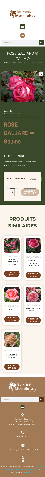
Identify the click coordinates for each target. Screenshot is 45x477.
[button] (22, 26)
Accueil (5, 62)
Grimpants (15, 305)
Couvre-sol (10, 256)
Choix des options (33, 275)
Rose (19, 62)
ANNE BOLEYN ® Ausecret (33, 309)
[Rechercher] (41, 42)
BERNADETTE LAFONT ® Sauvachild (33, 263)
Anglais (28, 305)
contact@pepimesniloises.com (23, 449)
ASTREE (12, 309)
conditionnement (17, 179)
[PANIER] (22, 35)
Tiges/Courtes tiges (35, 258)
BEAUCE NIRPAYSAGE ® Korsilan (12, 261)
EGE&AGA (30, 472)
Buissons (7, 114)
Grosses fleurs (16, 114)
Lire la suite (12, 273)
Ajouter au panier (29, 192)
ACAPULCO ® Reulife (11, 356)
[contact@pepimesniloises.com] (22, 445)
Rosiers (13, 62)
